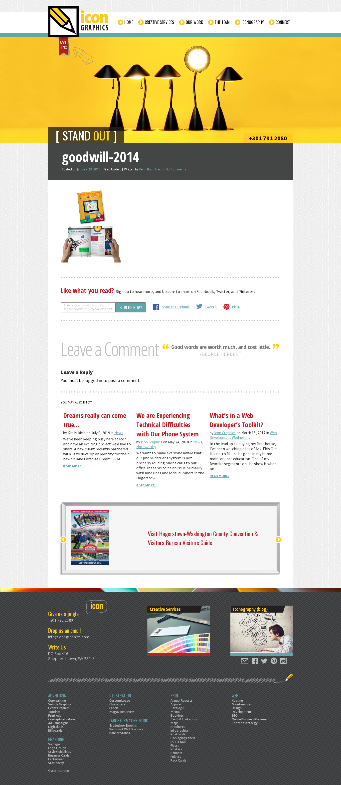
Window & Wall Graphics (126, 729)
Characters (117, 704)
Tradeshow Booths (123, 725)
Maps (174, 723)
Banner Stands (119, 733)
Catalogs (177, 708)
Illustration (120, 696)
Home (128, 22)
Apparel (175, 704)
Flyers (174, 745)
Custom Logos (119, 700)
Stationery (56, 763)
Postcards (177, 734)
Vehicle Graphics (59, 704)
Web (235, 696)
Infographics (179, 730)
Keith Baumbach (150, 169)
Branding (56, 739)
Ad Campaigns (58, 723)
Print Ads (54, 715)
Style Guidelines (59, 752)
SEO (235, 715)
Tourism (54, 712)
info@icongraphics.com (68, 636)
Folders (175, 757)
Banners (176, 753)
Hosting (237, 700)
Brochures (177, 727)
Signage (54, 744)
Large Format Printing (128, 721)
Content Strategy (245, 723)
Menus (175, 712)
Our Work (194, 22)
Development (241, 712)
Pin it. (236, 307)
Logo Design (57, 748)
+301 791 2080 (268, 138)
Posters (176, 749)
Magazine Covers (122, 712)
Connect (283, 22)
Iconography (252, 22)
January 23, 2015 (88, 169)
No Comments (176, 169)
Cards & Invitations (184, 719)
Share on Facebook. (176, 307)
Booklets (177, 715)
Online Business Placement (251, 719)
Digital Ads (56, 727)
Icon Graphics (151, 442)
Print (175, 696)
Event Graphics (59, 708)
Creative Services (159, 22)
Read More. (72, 466)
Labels (113, 708)
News (118, 432)
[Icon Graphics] (78, 24)
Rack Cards (178, 760)
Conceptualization (61, 719)
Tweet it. (211, 307)
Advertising (58, 696)
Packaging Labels (182, 738)
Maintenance (241, 704)
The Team (222, 22)
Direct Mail (178, 742)
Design (237, 708)
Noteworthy (146, 446)
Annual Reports (181, 700)
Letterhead (56, 759)
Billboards (55, 730)
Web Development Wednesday (243, 435)
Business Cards (58, 755)
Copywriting (57, 700)
